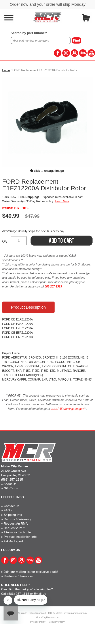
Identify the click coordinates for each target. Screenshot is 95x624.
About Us (10, 484)
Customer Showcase (18, 576)
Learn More (62, 201)
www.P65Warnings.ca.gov (67, 408)
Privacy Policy (38, 621)
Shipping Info (13, 514)
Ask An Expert (13, 541)
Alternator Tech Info (17, 532)
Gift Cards (11, 488)
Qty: (5, 241)
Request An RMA (16, 523)
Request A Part (14, 528)
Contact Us (11, 506)
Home (6, 70)
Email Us (40, 593)
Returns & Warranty (17, 519)
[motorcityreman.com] (47, 17)
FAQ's (8, 510)
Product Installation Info (20, 536)
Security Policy (57, 621)
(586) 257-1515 (12, 479)
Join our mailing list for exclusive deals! (31, 571)
